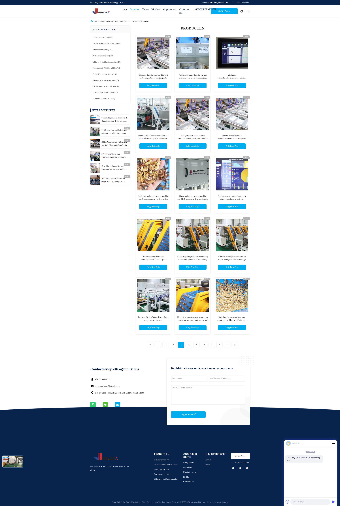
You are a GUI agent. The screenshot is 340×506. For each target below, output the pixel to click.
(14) (107, 62)
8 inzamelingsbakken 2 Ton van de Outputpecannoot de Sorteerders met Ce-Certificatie (114, 120)
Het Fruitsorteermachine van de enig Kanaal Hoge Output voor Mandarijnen (113, 180)
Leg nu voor (187, 414)
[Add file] (287, 502)
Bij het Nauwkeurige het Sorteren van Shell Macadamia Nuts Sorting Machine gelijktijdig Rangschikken (114, 144)
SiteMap (186, 477)
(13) (106, 68)
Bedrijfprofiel (188, 463)
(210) (103, 56)
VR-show (156, 9)
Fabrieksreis (187, 467)
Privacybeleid (117, 502)
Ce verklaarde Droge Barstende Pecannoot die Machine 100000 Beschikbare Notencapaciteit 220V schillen (114, 168)
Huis (125, 9)
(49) (106, 44)
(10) (105, 74)
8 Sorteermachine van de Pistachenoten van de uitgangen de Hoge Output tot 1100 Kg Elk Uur (114, 156)
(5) (105, 92)
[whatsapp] (96, 407)
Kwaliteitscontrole (190, 472)
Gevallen (208, 460)
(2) (106, 86)
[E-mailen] (121, 407)
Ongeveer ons (170, 9)
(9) (104, 99)
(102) (102, 38)
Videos (145, 9)
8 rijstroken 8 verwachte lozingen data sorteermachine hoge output (114, 131)
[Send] (333, 502)
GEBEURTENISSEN (201, 9)
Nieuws (207, 465)
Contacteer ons (184, 11)
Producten (134, 9)
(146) (102, 50)
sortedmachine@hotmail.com (107, 386)
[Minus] (333, 443)
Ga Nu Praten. (224, 11)
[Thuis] (101, 11)
